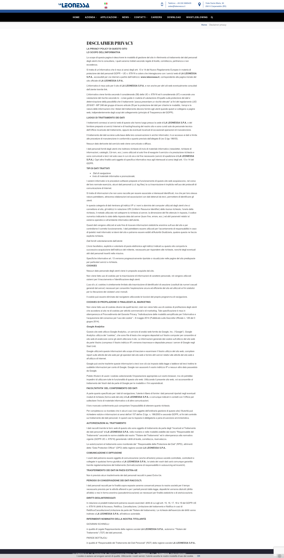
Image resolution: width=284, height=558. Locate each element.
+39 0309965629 (162, 553)
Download (174, 17)
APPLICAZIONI (108, 17)
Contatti (140, 17)
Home (76, 17)
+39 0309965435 (143, 553)
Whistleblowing (197, 17)
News (125, 17)
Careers (156, 17)
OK (198, 555)
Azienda (90, 17)
